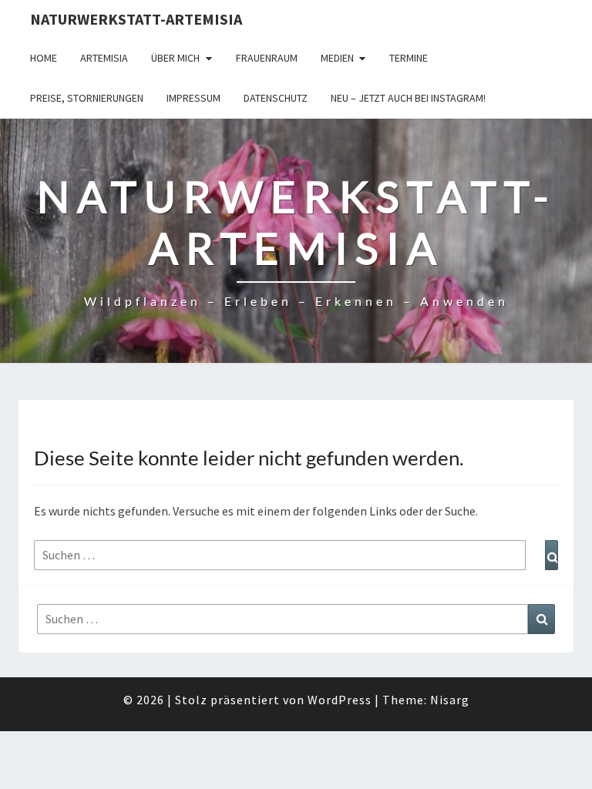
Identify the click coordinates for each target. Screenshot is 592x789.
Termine (408, 58)
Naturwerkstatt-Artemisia (136, 19)
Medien (337, 58)
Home (43, 58)
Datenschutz (276, 98)
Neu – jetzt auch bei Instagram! (408, 98)
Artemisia (104, 58)
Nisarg (449, 699)
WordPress (340, 699)
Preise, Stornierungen (86, 98)
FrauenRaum (267, 58)
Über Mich (175, 58)
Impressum (193, 98)
